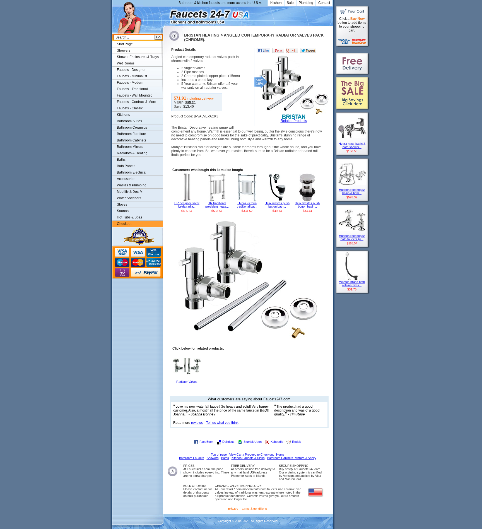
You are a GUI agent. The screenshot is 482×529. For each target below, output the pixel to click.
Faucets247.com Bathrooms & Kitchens (165, 15)
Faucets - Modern (130, 83)
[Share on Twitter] (308, 50)
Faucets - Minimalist (132, 76)
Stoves (122, 204)
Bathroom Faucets (191, 458)
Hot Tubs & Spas (129, 217)
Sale (290, 3)
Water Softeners (129, 198)
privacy (233, 508)
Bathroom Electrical (131, 172)
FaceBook (206, 441)
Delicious (228, 441)
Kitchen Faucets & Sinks (248, 458)
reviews (197, 423)
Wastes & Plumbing (131, 185)
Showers (123, 50)
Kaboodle (277, 441)
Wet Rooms (125, 63)
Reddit (296, 441)
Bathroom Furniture (131, 134)
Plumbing (306, 3)
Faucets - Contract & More (136, 102)
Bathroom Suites (129, 121)
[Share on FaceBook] (263, 50)
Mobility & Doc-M (130, 192)
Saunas (123, 211)
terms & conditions (254, 508)
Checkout (124, 224)
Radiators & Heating (132, 153)
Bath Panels (126, 166)
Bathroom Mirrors (130, 147)
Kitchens (123, 115)
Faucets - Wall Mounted (135, 95)
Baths (121, 160)
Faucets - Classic (130, 108)
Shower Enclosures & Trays (138, 57)
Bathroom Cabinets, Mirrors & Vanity (291, 458)
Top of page (219, 454)
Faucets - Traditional (132, 89)
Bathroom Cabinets (131, 140)
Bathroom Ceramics (132, 127)
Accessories (126, 179)
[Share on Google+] (292, 50)
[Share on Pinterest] (278, 50)
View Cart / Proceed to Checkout (251, 454)
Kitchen (276, 3)
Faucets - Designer (131, 70)
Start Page (125, 44)
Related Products (294, 121)
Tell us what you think (222, 423)
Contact (324, 3)
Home (280, 454)
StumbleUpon (253, 441)
